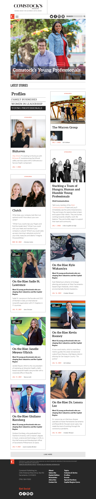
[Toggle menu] (16, 16)
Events (66, 477)
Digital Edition (54, 475)
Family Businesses (24, 99)
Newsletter (53, 477)
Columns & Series (70, 473)
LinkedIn (63, 16)
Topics (66, 470)
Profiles (67, 475)
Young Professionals (26, 108)
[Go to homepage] (28, 8)
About (51, 470)
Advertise (52, 480)
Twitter (51, 16)
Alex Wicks (16, 156)
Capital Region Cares (72, 482)
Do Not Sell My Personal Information (48, 464)
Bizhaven (15, 158)
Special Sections (70, 480)
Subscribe (52, 473)
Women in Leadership (27, 104)
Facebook (55, 16)
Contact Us (53, 482)
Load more (48, 454)
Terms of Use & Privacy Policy (27, 464)
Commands (2, 497)
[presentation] (12, 16)
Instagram (59, 16)
